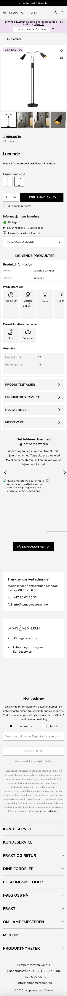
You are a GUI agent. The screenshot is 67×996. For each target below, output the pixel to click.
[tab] (33, 829)
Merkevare (14, 422)
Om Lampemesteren (23, 921)
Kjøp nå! (39, 24)
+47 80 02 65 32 (25, 597)
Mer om (11, 935)
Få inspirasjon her (31, 546)
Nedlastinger (16, 410)
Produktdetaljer (20, 384)
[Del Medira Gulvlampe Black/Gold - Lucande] (61, 57)
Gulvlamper (14, 39)
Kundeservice (17, 828)
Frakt (9, 908)
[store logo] (25, 12)
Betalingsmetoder (23, 881)
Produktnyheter (21, 948)
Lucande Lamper (44, 270)
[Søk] (56, 12)
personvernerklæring (47, 811)
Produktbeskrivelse (22, 397)
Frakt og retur (19, 855)
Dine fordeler (18, 868)
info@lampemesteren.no (30, 604)
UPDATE (31, 29)
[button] (9, 120)
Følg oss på (15, 895)
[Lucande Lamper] (23, 154)
